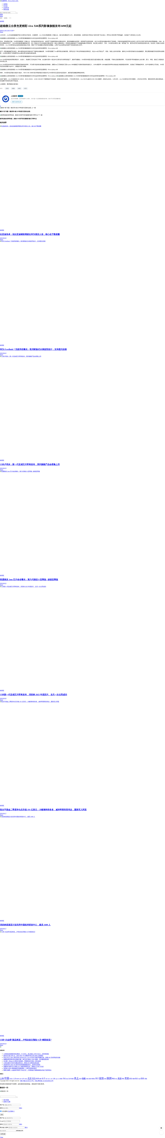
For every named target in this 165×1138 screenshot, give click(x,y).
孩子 (47, 1078)
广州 (59, 1078)
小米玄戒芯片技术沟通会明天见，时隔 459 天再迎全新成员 (21, 1063)
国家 (40, 1078)
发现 (37, 1078)
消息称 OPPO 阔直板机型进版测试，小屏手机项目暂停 (20, 1068)
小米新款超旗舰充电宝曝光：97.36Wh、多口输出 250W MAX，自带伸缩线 (26, 1054)
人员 (14, 1078)
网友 (113, 1078)
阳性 (142, 1078)
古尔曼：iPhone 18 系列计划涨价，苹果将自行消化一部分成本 (22, 1061)
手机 (64, 1078)
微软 (61, 1078)
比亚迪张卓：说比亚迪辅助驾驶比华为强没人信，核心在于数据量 (30, 234)
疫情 (101, 1078)
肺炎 (123, 1078)
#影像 (7, 88)
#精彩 (19, 88)
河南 (87, 1078)
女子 (43, 1078)
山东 (56, 1078)
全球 (20, 1078)
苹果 (127, 1078)
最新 (72, 1078)
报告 (67, 1078)
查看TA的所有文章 (16, 102)
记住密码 (5, 1111)
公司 (23, 1078)
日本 (69, 1078)
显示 (20, 1108)
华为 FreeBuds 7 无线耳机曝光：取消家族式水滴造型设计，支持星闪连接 (33, 349)
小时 (51, 1078)
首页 (1, 18)
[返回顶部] (161, 1133)
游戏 (90, 1078)
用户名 (2, 1105)
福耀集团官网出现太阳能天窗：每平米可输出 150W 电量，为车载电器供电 (26, 1059)
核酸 (84, 1078)
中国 (6, 1078)
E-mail (2, 1121)
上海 (2, 1078)
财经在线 (6, 9)
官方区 (5, 6)
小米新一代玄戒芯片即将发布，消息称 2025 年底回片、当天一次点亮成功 (33, 694)
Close (1, 1137)
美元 (116, 1078)
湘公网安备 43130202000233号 (44, 1081)
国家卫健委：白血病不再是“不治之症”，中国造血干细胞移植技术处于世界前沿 (27, 1070)
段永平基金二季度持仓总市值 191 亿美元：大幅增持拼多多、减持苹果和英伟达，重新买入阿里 (43, 809)
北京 (30, 1078)
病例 (109, 1078)
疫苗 (105, 1078)
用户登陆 (6, 1100)
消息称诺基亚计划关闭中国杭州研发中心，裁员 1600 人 (25, 925)
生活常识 (6, 7)
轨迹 (139, 1078)
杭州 (80, 1078)
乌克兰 (11, 1078)
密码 (1, 1108)
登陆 (1, 14)
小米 (54, 1078)
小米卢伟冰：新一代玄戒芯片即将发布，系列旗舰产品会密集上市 (30, 464)
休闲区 (5, 4)
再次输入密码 (4, 1127)
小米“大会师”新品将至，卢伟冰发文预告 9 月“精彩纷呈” (26, 1040)
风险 (146, 1078)
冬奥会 (25, 1078)
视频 (133, 1078)
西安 (130, 1078)
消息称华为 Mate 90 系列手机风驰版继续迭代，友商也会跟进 (21, 1064)
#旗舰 (13, 88)
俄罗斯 (17, 1078)
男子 (97, 1078)
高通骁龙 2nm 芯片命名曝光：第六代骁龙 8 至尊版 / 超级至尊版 (29, 579)
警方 (136, 1078)
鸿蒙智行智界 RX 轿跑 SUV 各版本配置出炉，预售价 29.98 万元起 (23, 1066)
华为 (34, 1078)
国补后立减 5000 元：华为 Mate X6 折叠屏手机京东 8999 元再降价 (23, 1055)
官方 (49, 1078)
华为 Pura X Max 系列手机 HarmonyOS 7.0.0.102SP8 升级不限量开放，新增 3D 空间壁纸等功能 (31, 1057)
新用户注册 (6, 1101)
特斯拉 (93, 1078)
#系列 (25, 88)
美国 (119, 1078)
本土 (76, 1078)
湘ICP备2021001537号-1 (27, 1081)
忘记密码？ (11, 1111)
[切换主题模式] (161, 1128)
